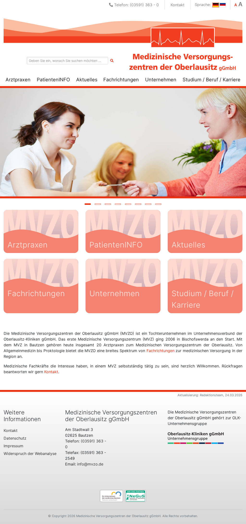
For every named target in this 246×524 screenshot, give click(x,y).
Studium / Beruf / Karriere (211, 79)
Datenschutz (15, 438)
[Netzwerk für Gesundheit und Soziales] (135, 495)
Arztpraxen (18, 79)
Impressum (13, 445)
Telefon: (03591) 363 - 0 (136, 4)
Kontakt (177, 4)
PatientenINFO (53, 79)
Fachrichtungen (121, 79)
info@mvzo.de (90, 464)
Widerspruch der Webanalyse (30, 453)
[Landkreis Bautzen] (111, 495)
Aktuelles (86, 79)
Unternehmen (160, 79)
